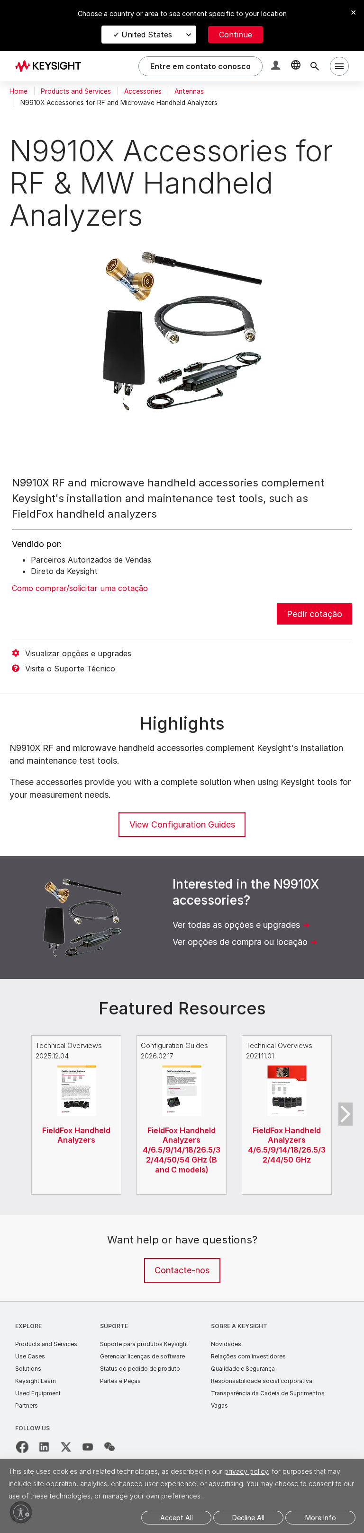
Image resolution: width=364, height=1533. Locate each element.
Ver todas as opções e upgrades (236, 925)
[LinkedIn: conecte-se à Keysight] (44, 1447)
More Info (320, 1518)
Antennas (189, 91)
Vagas (219, 1405)
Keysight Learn (35, 1380)
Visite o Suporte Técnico (70, 668)
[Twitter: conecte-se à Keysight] (66, 1447)
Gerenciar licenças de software (142, 1356)
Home (18, 91)
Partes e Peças (120, 1380)
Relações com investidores (248, 1356)
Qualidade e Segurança (243, 1368)
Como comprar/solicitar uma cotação (80, 588)
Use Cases (30, 1356)
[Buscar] (314, 66)
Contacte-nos (182, 1270)
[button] (276, 66)
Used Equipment (38, 1393)
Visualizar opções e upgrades (78, 653)
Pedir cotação (314, 614)
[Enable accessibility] (20, 1512)
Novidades (226, 1344)
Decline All (248, 1518)
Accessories (143, 91)
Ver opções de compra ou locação (240, 942)
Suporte (114, 1326)
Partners (26, 1405)
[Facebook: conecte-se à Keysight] (22, 1447)
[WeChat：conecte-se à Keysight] (109, 1447)
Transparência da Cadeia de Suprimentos (268, 1393)
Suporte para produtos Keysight (144, 1344)
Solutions (28, 1368)
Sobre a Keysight (239, 1326)
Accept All (176, 1518)
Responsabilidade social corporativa (261, 1380)
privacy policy (246, 1471)
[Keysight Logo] (51, 66)
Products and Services (76, 91)
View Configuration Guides (182, 824)
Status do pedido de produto (140, 1368)
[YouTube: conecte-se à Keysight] (88, 1447)
